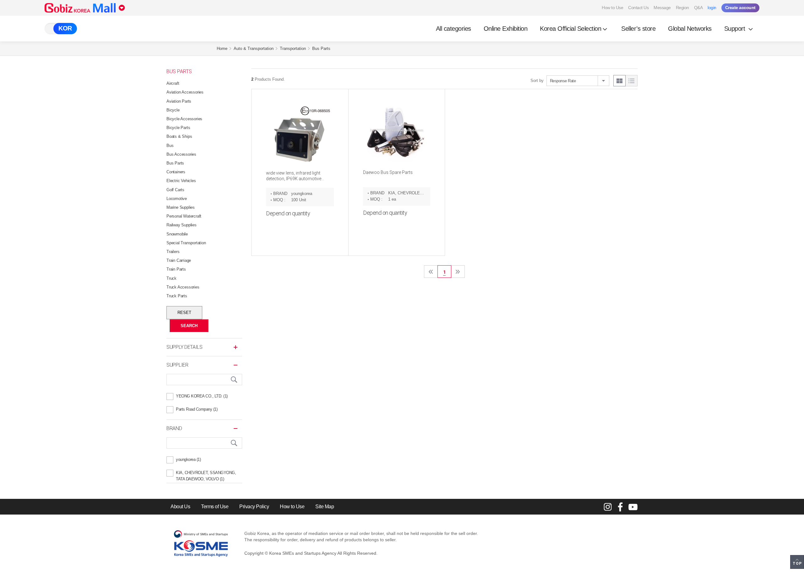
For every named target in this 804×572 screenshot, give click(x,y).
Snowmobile (177, 234)
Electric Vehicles (181, 180)
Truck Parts (176, 296)
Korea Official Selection (570, 28)
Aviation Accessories (185, 92)
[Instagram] (607, 506)
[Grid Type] (619, 80)
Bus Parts (321, 48)
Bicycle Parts (178, 127)
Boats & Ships (179, 136)
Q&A (698, 7)
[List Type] (631, 80)
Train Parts (176, 269)
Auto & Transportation (254, 48)
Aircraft (172, 83)
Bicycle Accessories (184, 118)
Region (682, 7)
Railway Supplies (181, 225)
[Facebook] (620, 506)
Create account (740, 7)
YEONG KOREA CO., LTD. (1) (202, 396)
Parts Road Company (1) (196, 409)
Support (735, 28)
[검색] (234, 379)
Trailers (172, 251)
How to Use (612, 7)
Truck (171, 278)
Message (662, 7)
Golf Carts (175, 189)
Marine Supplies (180, 207)
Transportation (293, 48)
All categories (453, 28)
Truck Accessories (182, 287)
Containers (175, 172)
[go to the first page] (431, 271)
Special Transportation (186, 242)
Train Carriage (178, 260)
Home (222, 48)
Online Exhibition (506, 28)
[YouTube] (633, 506)
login (712, 7)
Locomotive (176, 198)
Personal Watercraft (183, 216)
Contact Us (638, 7)
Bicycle (173, 110)
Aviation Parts (178, 101)
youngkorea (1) (188, 459)
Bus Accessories (181, 154)
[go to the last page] (458, 271)
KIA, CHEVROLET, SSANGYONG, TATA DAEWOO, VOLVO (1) (206, 473)
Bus (169, 145)
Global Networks (690, 28)
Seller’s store (638, 28)
